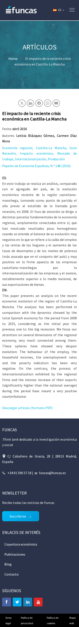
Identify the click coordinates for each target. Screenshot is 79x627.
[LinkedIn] (27, 602)
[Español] (58, 10)
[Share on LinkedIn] (30, 103)
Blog (8, 564)
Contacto (11, 574)
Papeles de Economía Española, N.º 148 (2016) (36, 166)
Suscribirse (17, 516)
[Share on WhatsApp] (47, 103)
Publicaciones (14, 554)
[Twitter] (17, 602)
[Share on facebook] (39, 103)
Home (13, 58)
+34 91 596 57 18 (19, 473)
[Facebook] (6, 602)
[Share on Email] (56, 103)
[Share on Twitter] (22, 103)
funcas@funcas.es (52, 473)
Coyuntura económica (20, 544)
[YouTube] (38, 602)
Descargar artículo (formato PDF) (27, 408)
